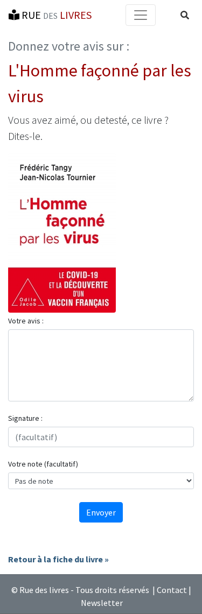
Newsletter (102, 602)
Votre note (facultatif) (43, 464)
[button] (184, 15)
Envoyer (101, 512)
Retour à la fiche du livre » (58, 559)
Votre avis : (26, 321)
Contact (172, 589)
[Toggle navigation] (141, 15)
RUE (55, 15)
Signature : (25, 418)
